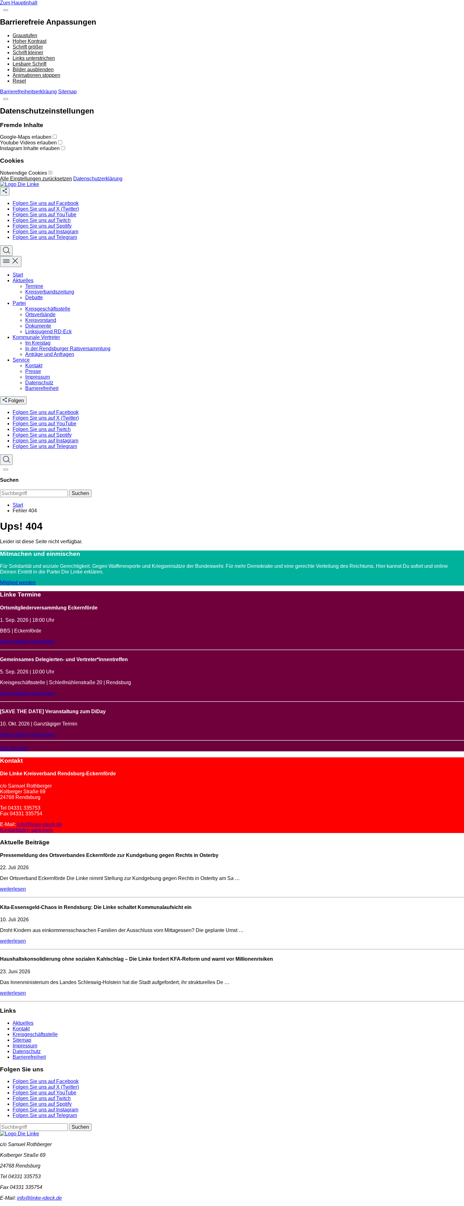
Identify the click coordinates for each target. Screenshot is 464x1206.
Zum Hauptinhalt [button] (18, 2)
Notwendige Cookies (24, 173)
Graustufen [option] (25, 35)
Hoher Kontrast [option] (29, 41)
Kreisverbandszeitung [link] (49, 291)
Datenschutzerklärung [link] (97, 178)
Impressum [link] (37, 377)
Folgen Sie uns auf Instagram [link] (45, 231)
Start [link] (18, 274)
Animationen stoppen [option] (36, 75)
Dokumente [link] (38, 326)
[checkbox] (55, 137)
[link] (19, 184)
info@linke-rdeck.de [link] (39, 824)
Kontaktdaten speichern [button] (26, 830)
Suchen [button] (80, 493)
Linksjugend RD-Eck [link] (48, 331)
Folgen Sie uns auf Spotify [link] (42, 226)
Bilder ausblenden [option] (33, 69)
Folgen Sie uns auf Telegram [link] (45, 237)
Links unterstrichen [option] (34, 58)
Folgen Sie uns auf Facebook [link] (46, 203)
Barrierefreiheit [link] (41, 388)
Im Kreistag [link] (38, 343)
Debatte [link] (34, 297)
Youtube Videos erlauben (29, 142)
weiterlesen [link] (13, 889)
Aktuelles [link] (23, 280)
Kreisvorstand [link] (40, 320)
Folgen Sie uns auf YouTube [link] (44, 214)
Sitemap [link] (67, 91)
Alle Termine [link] (14, 748)
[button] (5, 10)
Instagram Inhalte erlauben (30, 148)
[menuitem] (238, 203)
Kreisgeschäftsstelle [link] (47, 309)
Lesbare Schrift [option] (29, 64)
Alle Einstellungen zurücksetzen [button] (36, 178)
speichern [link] (44, 641)
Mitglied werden (18, 582)
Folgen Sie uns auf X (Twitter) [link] (46, 209)
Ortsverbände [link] (40, 314)
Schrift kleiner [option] (28, 52)
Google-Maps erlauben (26, 137)
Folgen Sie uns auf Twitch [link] (42, 220)
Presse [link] (33, 371)
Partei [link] (19, 303)
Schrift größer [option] (28, 47)
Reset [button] (19, 81)
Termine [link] (34, 286)
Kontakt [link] (33, 365)
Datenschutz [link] (39, 382)
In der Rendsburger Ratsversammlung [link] (67, 348)
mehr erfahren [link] (15, 641)
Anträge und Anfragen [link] (49, 354)
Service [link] (21, 360)
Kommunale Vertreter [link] (36, 337)
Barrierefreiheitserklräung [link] (28, 91)
